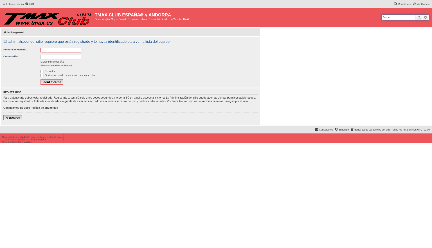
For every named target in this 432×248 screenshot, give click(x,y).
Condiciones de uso (16, 107)
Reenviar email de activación (56, 65)
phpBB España (38, 139)
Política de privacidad (44, 107)
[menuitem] (29, 4)
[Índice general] (48, 17)
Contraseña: (10, 56)
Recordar (49, 71)
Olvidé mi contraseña (52, 61)
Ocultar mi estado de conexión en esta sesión (69, 75)
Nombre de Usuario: (15, 49)
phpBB (23, 137)
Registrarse (12, 117)
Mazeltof (28, 142)
